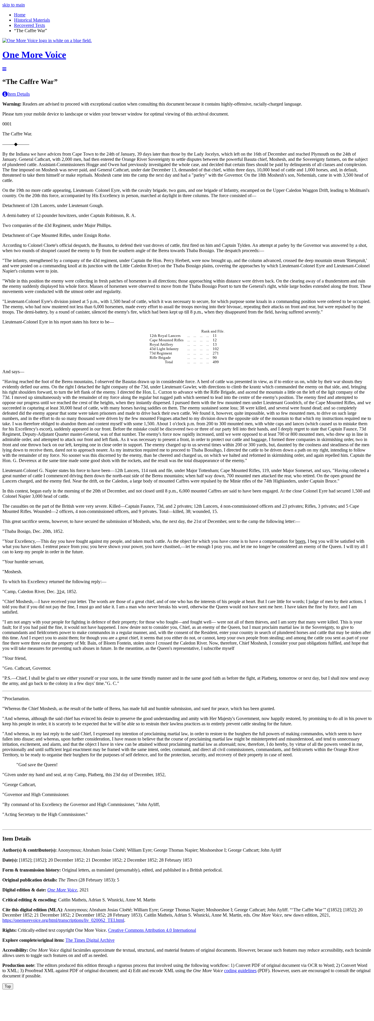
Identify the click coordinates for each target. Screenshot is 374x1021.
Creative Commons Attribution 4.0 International (152, 930)
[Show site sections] (4, 69)
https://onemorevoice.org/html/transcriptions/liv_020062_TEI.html (63, 920)
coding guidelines (240, 970)
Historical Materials (32, 20)
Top (8, 986)
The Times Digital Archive (90, 940)
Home (19, 14)
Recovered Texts (29, 25)
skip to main (13, 4)
